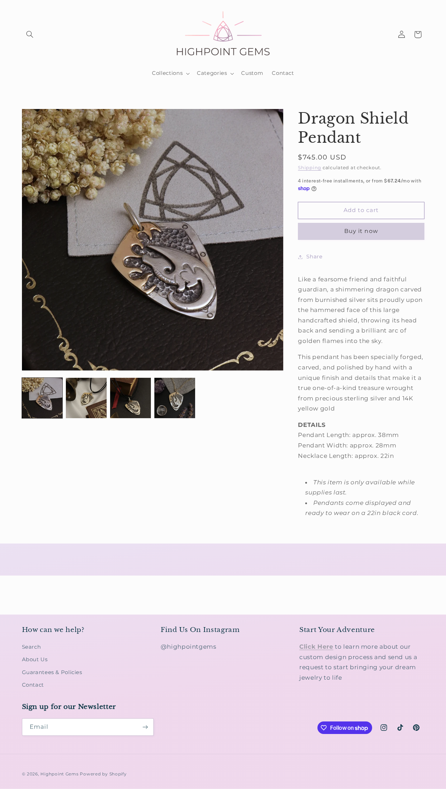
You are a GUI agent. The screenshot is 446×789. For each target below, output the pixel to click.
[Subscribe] (145, 726)
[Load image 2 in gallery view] (86, 398)
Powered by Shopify (103, 774)
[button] (30, 34)
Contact (33, 685)
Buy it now (361, 231)
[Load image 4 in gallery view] (174, 398)
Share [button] (314, 256)
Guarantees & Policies (52, 672)
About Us (35, 659)
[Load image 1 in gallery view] (42, 398)
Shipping (309, 167)
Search (31, 647)
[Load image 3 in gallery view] (130, 398)
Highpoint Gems (59, 774)
